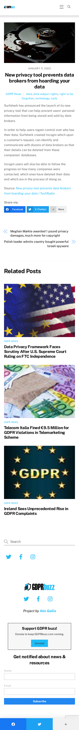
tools (54, 98)
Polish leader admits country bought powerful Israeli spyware (36, 244)
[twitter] (27, 598)
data (29, 94)
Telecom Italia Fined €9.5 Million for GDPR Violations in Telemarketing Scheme (36, 432)
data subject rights (45, 94)
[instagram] (51, 598)
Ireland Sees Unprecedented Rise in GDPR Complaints (36, 511)
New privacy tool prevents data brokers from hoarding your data (39, 80)
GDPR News (13, 94)
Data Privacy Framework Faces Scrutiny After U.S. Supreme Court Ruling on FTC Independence (35, 351)
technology (42, 98)
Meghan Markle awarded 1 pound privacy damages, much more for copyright (39, 233)
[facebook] (39, 598)
